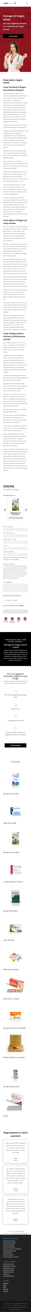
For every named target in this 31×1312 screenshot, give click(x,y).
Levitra (5, 1116)
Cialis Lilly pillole (8, 940)
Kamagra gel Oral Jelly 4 (11, 852)
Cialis (4, 1287)
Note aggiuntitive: (8, 582)
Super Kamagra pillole (9, 1247)
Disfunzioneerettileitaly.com (19, 1307)
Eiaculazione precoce (8, 1268)
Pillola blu (5, 1289)
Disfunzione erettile (8, 1264)
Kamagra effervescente (11, 1087)
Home (8, 1231)
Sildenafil (5, 1291)
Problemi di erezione (8, 1270)
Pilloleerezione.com (16, 1309)
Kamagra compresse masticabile (14, 1028)
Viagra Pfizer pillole (9, 823)
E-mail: (5, 545)
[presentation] (5, 510)
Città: (14, 539)
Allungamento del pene (9, 1266)
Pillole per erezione (8, 1272)
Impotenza (6, 1274)
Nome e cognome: (8, 526)
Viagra (5, 1285)
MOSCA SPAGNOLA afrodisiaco (14, 1057)
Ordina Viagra (13, 36)
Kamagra (5, 1283)
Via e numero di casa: (9, 533)
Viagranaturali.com (20, 1303)
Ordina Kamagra (15, 745)
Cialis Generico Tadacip (11, 999)
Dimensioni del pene (8, 1276)
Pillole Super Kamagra (10, 969)
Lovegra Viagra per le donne (13, 882)
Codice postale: (7, 539)
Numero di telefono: (8, 552)
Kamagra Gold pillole (10, 911)
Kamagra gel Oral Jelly (10, 794)
